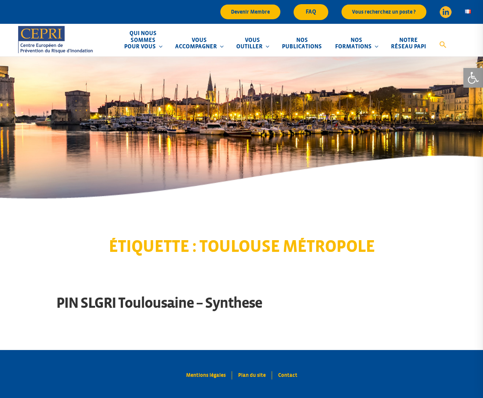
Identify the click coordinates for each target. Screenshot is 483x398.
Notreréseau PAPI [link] (408, 43)
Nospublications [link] (302, 43)
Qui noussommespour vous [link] (140, 40)
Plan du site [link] (252, 375)
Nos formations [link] (353, 43)
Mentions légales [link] (206, 375)
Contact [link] (287, 375)
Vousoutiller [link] (249, 43)
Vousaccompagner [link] (196, 43)
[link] (473, 78)
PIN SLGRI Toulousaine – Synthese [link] (159, 303)
